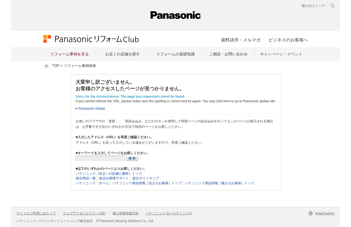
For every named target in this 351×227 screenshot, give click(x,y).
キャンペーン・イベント (281, 54)
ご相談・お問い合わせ (228, 54)
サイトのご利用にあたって (36, 213)
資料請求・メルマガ (241, 39)
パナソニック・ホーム (92, 183)
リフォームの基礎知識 (175, 54)
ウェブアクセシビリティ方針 (84, 213)
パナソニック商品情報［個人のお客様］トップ (219, 183)
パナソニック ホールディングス (169, 213)
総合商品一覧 (86, 178)
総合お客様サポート (114, 178)
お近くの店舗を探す (122, 54)
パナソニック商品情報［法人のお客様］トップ (147, 183)
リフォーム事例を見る (69, 54)
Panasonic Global (91, 108)
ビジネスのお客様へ (288, 39)
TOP (56, 66)
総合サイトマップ (145, 178)
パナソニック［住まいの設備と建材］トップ (109, 173)
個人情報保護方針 (125, 213)
